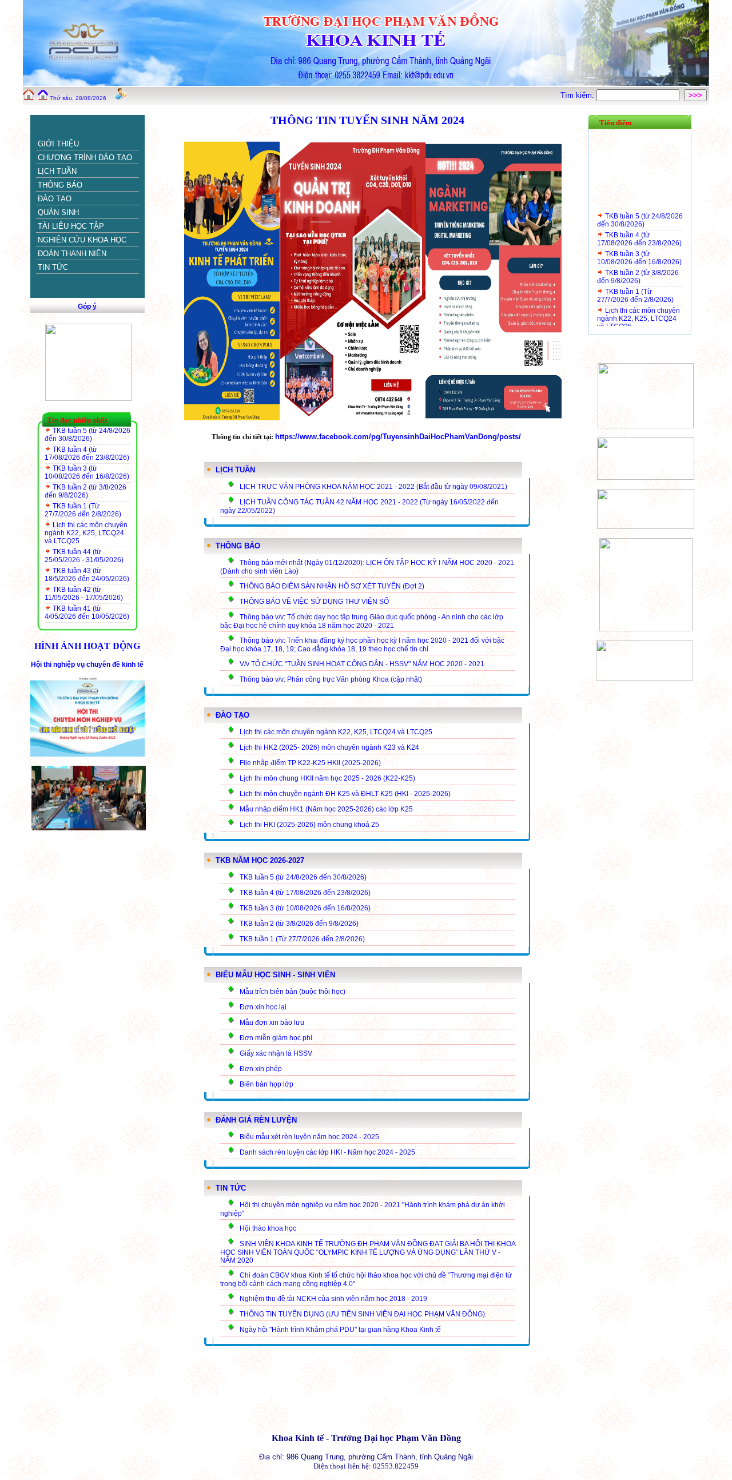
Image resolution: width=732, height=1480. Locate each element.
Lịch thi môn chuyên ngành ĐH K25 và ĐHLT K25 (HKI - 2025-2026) (345, 794)
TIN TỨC (53, 267)
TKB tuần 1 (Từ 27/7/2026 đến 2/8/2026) (83, 510)
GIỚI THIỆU (58, 144)
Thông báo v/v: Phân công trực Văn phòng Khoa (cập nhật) (331, 679)
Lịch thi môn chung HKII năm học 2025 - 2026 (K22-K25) (327, 778)
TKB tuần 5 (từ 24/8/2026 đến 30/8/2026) (87, 435)
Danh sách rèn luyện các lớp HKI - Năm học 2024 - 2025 (327, 1152)
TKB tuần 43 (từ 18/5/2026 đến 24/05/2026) (87, 575)
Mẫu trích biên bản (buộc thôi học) (292, 992)
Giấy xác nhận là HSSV (276, 1053)
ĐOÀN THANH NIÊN (72, 253)
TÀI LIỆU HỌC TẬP (71, 226)
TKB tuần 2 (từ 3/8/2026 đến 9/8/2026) (85, 491)
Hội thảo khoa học (268, 1228)
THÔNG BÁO (60, 185)
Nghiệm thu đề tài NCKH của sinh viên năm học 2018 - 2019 (333, 1299)
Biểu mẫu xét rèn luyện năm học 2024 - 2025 (309, 1137)
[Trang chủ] (43, 98)
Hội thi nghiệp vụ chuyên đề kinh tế (87, 665)
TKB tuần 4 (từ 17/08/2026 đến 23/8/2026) (87, 453)
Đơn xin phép (261, 1069)
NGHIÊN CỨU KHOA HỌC (82, 240)
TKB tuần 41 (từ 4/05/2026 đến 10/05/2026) (87, 612)
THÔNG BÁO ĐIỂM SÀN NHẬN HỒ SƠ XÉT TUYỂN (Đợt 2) (332, 586)
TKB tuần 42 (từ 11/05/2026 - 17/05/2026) (84, 594)
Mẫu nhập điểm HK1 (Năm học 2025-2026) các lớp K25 (326, 809)
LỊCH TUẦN (57, 171)
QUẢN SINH (58, 212)
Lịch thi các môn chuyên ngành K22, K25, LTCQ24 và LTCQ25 (86, 533)
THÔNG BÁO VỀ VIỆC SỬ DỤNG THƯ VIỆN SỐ (314, 602)
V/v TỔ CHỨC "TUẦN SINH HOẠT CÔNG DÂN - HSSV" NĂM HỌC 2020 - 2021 (362, 664)
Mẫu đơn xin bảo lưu (272, 1023)
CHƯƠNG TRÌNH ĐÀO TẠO (85, 157)
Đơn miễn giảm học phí (276, 1038)
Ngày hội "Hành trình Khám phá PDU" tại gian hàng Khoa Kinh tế (340, 1330)
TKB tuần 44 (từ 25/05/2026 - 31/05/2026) (84, 556)
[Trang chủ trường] (28, 98)
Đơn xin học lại (263, 1007)
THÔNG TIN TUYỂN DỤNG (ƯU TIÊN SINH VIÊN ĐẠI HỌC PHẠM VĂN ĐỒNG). (363, 1314)
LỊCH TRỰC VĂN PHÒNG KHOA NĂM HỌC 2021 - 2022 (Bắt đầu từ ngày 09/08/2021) (373, 487)
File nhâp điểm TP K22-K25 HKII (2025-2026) (310, 763)
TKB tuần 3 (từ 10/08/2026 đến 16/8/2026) (87, 472)
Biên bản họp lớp (266, 1084)
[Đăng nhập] (121, 98)
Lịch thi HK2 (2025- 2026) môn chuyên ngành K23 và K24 (329, 747)
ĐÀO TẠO (54, 198)
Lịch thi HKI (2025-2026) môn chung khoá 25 (309, 825)
